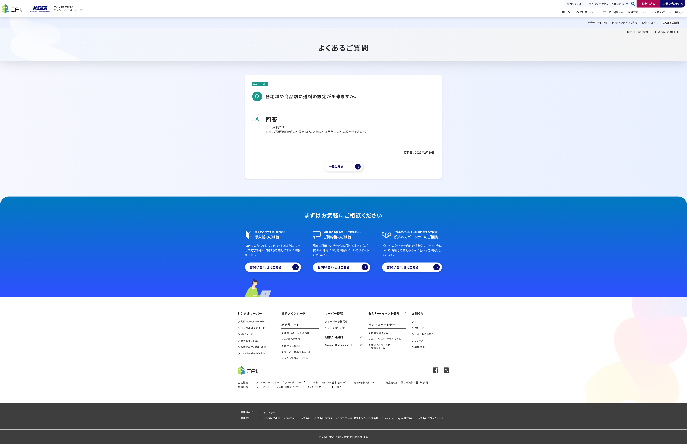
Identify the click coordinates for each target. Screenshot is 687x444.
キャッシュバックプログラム (386, 339)
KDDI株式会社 (272, 418)
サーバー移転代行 (338, 321)
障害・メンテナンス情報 (297, 333)
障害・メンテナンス (598, 3)
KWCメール (247, 334)
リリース (419, 340)
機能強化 (420, 347)
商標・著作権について (366, 382)
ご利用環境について (288, 387)
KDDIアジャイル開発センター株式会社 (357, 418)
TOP (629, 32)
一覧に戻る (336, 166)
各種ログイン (618, 3)
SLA (339, 387)
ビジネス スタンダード (253, 328)
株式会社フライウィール (431, 418)
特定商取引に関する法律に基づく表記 (407, 382)
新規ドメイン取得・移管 (253, 347)
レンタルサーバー (585, 12)
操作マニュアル (292, 345)
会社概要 (243, 382)
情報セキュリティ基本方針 (327, 382)
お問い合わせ (671, 3)
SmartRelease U (338, 345)
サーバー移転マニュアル (297, 352)
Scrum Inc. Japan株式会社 (398, 418)
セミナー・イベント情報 (384, 313)
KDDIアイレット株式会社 (297, 418)
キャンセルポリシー (318, 387)
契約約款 (243, 387)
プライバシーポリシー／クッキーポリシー (278, 382)
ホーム (566, 12)
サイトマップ (262, 387)
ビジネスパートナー (381, 325)
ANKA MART (334, 337)
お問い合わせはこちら (266, 267)
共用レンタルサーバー (253, 321)
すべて (418, 321)
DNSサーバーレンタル (253, 353)
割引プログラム (379, 333)
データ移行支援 (336, 328)
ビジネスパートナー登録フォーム (382, 346)
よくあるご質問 (666, 32)
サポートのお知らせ (425, 334)
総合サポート (635, 12)
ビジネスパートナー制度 (666, 12)
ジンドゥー (270, 412)
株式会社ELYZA (323, 418)
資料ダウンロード (576, 3)
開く (682, 4)
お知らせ (418, 313)
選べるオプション (250, 340)
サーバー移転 (611, 12)
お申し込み (648, 3)
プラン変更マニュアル (296, 358)
